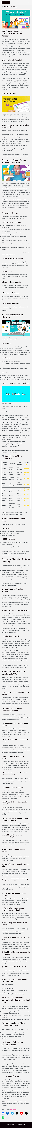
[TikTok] (17, 1113)
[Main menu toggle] (28, 2)
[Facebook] (3, 1113)
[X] (26, 1113)
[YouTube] (21, 1113)
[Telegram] (12, 1113)
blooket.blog (13, 1109)
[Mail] (7, 1117)
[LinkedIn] (7, 1113)
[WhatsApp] (3, 1117)
